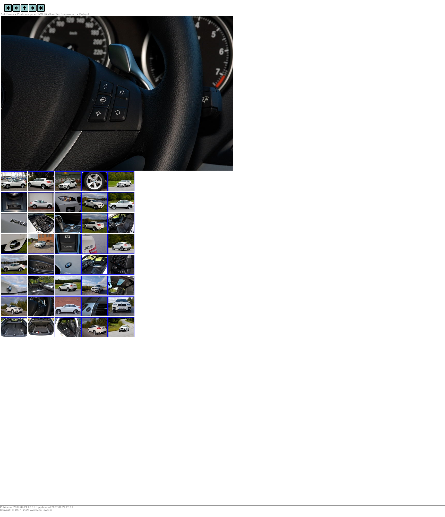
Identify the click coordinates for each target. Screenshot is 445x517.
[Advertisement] (33, 423)
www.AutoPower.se (41, 510)
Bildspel (84, 14)
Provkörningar (25, 14)
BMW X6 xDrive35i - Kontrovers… (56, 14)
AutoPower (7, 14)
